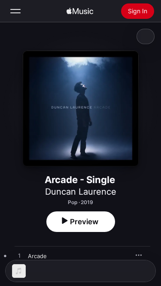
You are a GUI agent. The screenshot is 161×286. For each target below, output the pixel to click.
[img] (80, 11)
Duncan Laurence (80, 192)
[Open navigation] (15, 11)
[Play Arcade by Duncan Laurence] (19, 256)
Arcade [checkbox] (37, 256)
